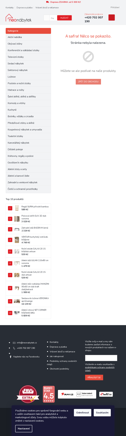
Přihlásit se (94, 377)
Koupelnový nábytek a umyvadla (25, 129)
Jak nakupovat (57, 356)
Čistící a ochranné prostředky (23, 189)
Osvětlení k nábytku (18, 162)
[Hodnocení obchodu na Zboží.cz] (106, 394)
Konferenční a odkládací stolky (23, 50)
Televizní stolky (16, 57)
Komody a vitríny (16, 103)
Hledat (64, 17)
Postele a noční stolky (19, 83)
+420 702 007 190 (26, 348)
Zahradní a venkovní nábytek (22, 182)
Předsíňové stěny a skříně (21, 123)
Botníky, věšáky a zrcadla (20, 116)
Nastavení (24, 428)
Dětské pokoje (15, 149)
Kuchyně (12, 109)
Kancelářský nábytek (18, 142)
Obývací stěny (15, 43)
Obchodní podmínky (59, 368)
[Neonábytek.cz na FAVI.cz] (27, 394)
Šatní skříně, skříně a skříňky (22, 96)
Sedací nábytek (16, 63)
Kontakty (10, 7)
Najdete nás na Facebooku (26, 356)
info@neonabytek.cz (27, 342)
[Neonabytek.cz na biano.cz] (49, 394)
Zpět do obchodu (88, 81)
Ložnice (12, 76)
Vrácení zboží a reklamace (47, 7)
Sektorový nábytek (18, 70)
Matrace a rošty (16, 90)
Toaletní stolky (15, 136)
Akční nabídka (15, 37)
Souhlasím (102, 412)
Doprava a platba (24, 7)
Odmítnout (82, 412)
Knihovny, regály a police (20, 156)
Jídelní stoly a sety (17, 169)
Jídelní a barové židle (18, 175)
